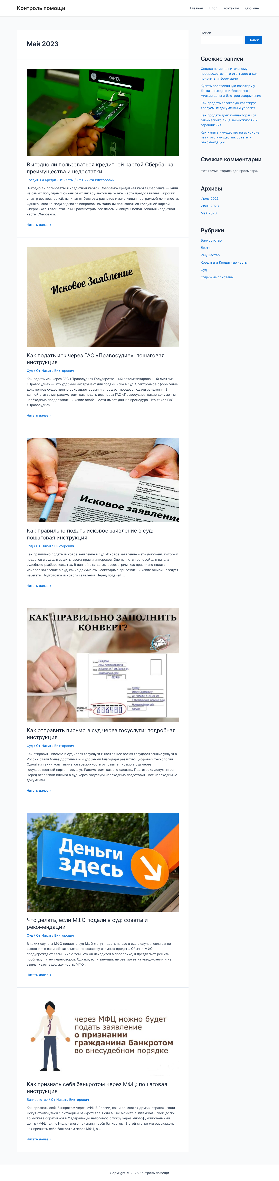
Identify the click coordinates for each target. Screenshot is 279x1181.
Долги (206, 248)
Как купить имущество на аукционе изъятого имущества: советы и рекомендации (230, 137)
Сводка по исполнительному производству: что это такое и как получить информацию (229, 73)
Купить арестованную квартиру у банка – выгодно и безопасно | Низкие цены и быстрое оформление (231, 91)
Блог (213, 8)
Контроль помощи (41, 8)
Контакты (231, 8)
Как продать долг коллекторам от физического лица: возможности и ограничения (229, 120)
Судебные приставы (217, 277)
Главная (196, 8)
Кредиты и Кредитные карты (50, 180)
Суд (30, 371)
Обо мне (252, 8)
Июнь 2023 (210, 206)
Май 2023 (209, 213)
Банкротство (37, 1099)
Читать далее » (39, 225)
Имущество (210, 255)
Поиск (206, 33)
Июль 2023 (210, 198)
